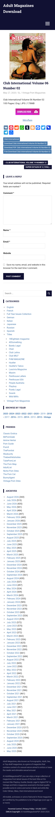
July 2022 (11, 663)
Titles (9, 334)
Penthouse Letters (17, 376)
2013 (33, 417)
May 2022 (11, 670)
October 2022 (13, 653)
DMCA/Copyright (13, 812)
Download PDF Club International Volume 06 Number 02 (27, 147)
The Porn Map (10, 464)
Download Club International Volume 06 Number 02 (25, 143)
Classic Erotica (10, 433)
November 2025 (14, 527)
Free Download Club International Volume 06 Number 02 (27, 151)
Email (6, 241)
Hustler (12, 362)
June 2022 (12, 666)
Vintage (47, 417)
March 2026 (12, 514)
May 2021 (11, 710)
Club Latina (14, 352)
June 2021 (12, 707)
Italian (10, 321)
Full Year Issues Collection (19, 314)
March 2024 (12, 595)
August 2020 (13, 741)
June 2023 (12, 626)
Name (6, 230)
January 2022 (13, 683)
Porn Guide (8, 443)
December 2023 (14, 605)
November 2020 (14, 731)
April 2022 (11, 673)
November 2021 (14, 690)
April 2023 (11, 632)
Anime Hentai (9, 440)
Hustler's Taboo (16, 366)
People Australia (16, 383)
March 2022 (12, 676)
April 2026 (11, 510)
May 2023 (11, 629)
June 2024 (12, 585)
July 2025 (11, 541)
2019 (43, 413)
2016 (13, 417)
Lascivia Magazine (18, 369)
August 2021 (13, 700)
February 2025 (13, 558)
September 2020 (14, 737)
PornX (6, 447)
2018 (49, 413)
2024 (11, 413)
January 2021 (13, 724)
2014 (26, 417)
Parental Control (15, 809)
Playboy (13, 386)
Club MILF (14, 356)
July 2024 (11, 582)
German (10, 317)
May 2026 (11, 507)
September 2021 (14, 697)
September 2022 (14, 656)
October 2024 (13, 571)
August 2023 (13, 619)
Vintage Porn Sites (12, 481)
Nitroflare (27, 120)
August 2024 (13, 578)
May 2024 (11, 588)
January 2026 (13, 520)
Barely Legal (15, 345)
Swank (12, 393)
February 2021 (13, 720)
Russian (10, 327)
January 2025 (13, 561)
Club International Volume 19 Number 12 (26, 163)
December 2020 (14, 727)
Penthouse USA (16, 379)
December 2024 (14, 565)
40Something (15, 342)
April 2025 (11, 551)
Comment (8, 193)
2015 (20, 417)
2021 (30, 413)
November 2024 (14, 568)
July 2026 (11, 500)
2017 (7, 417)
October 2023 (13, 612)
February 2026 (13, 517)
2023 (17, 413)
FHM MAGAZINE (17, 359)
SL (19, 93)
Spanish (11, 331)
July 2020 (11, 744)
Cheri (11, 349)
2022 (24, 413)
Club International (11, 139)
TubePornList (9, 460)
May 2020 (11, 751)
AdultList (7, 467)
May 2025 (11, 548)
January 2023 (13, 642)
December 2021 (14, 687)
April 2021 (11, 714)
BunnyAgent (9, 477)
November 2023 (14, 609)
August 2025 (13, 537)
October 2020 (13, 734)
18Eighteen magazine (19, 339)
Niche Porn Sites (11, 471)
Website (7, 253)
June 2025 (12, 544)
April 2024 (11, 592)
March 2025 (12, 554)
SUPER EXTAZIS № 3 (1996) (37, 167)
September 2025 (14, 534)
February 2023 (13, 639)
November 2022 (14, 649)
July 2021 (11, 704)
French (10, 310)
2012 (39, 417)
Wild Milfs (13, 396)
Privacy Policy (28, 809)
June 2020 (12, 748)
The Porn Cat (9, 474)
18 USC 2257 (41, 809)
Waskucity (8, 454)
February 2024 (13, 598)
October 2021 (13, 693)
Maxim (12, 372)
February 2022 (13, 680)
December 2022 (14, 646)
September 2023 (14, 615)
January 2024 (13, 602)
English (10, 307)
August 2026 (13, 497)
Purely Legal (15, 389)
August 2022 (13, 659)
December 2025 (14, 524)
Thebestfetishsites (12, 457)
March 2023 (12, 636)
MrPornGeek (9, 437)
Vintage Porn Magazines (33, 93)
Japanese (11, 324)
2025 (5, 413)
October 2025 (13, 531)
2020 (36, 413)
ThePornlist (8, 450)
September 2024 (14, 575)
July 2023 (11, 622)
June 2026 (12, 503)
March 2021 (12, 717)
